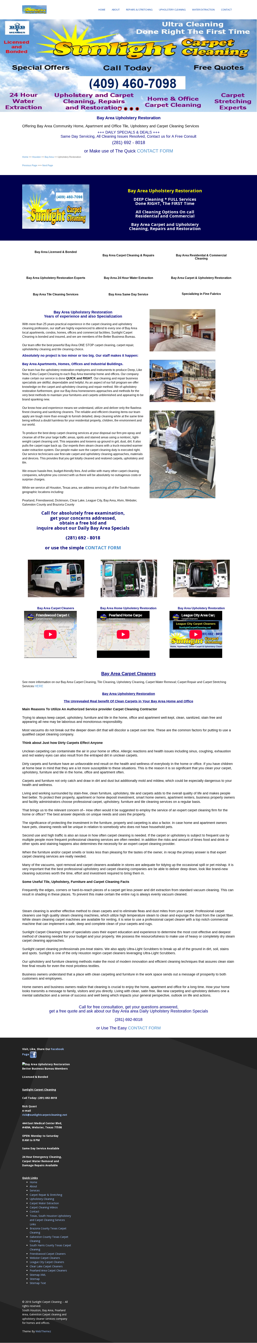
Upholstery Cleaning (172, 9)
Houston (36, 157)
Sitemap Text (38, 1283)
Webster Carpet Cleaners (45, 1258)
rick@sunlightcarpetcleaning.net (44, 1115)
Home (101, 9)
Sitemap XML (38, 1275)
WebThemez (43, 1331)
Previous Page (29, 165)
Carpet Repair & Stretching (46, 1195)
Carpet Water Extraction (44, 1203)
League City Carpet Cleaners (47, 1262)
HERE (39, 686)
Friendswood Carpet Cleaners (48, 1253)
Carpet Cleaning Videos (44, 1207)
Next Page (47, 165)
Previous (3, 65)
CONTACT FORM (155, 150)
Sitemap (35, 1279)
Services (35, 1190)
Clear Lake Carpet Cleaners (46, 1266)
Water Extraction (203, 9)
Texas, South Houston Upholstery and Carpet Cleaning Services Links (50, 1220)
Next (254, 65)
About (116, 9)
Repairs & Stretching (139, 9)
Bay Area (49, 157)
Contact (226, 9)
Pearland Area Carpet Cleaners (48, 1270)
